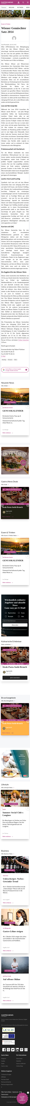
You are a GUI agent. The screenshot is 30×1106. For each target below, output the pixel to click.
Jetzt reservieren (15, 677)
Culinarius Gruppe (6, 1074)
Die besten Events (7, 407)
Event (4, 809)
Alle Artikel (4, 386)
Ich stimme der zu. (16, 629)
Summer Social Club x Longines (12, 813)
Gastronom (19, 1058)
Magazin (3, 1058)
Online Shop (19, 1066)
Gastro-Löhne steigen (13, 931)
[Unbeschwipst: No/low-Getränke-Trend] (15, 864)
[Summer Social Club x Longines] (15, 798)
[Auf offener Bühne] (15, 965)
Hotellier (18, 1061)
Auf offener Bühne (11, 979)
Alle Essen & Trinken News (9, 535)
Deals (23, 613)
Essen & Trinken (10, 402)
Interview (5, 875)
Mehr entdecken (6, 644)
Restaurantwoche (6, 1082)
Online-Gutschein (23, 340)
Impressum (15, 1092)
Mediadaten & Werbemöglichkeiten (11, 1097)
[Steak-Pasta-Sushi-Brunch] (15, 495)
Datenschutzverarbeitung (19, 629)
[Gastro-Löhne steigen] (15, 917)
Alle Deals (4, 484)
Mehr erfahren (6, 433)
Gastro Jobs (4, 1066)
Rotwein (20, 7)
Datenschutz (4, 1094)
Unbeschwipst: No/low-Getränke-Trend (13, 880)
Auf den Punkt (10, 971)
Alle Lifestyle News (6, 787)
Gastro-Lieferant (21, 1063)
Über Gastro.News (6, 1092)
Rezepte (10, 616)
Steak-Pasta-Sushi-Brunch (12, 507)
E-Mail (3, 356)
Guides (3, 1061)
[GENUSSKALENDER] (15, 396)
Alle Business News (6, 854)
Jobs (22, 616)
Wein (15, 359)
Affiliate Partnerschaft (5, 1078)
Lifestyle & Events (11, 804)
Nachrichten (12, 613)
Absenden (15, 625)
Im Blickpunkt (9, 870)
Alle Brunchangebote (7, 701)
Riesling (11, 7)
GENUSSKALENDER (12, 411)
